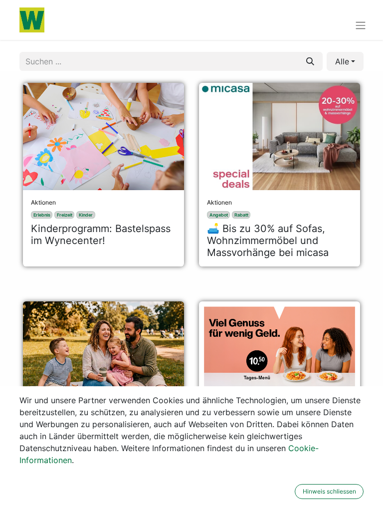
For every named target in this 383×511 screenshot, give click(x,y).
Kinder (86, 215)
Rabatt (241, 215)
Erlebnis (41, 215)
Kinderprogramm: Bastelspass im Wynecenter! (101, 235)
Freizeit (64, 215)
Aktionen (43, 202)
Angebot (218, 215)
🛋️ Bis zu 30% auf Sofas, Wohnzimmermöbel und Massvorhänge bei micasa (268, 240)
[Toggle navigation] (360, 25)
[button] (345, 61)
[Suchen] (310, 61)
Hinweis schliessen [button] (329, 491)
